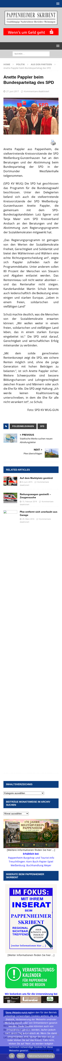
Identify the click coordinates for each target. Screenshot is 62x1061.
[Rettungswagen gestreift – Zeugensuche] (10, 498)
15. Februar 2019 (29, 501)
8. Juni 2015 (27, 482)
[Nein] (57, 1034)
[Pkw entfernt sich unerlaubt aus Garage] (10, 640)
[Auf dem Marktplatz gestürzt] (10, 481)
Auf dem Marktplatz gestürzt (36, 478)
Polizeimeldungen (23, 426)
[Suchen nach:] (31, 53)
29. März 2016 (28, 519)
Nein (20, 1055)
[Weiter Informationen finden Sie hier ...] (31, 955)
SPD (42, 426)
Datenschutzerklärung (41, 1050)
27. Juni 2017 (12, 91)
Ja (12, 1055)
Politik (20, 64)
